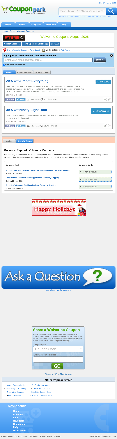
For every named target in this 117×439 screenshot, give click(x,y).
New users (18, 420)
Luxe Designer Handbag (15, 389)
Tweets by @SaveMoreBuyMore (58, 374)
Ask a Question (35, 50)
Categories (36, 25)
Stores (22, 25)
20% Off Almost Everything (27, 81)
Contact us (19, 424)
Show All (55, 44)
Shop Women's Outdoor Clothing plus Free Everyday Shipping (32, 178)
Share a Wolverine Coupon (17, 50)
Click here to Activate (89, 172)
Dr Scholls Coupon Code (41, 395)
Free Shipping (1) (40, 44)
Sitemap (57, 436)
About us (18, 414)
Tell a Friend (34, 99)
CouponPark (6, 436)
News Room (19, 430)
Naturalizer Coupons (15, 392)
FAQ (15, 427)
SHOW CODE (103, 82)
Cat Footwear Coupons (41, 385)
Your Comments (50, 99)
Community (50, 25)
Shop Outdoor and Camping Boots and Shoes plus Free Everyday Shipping (38, 170)
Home (8, 25)
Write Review (66, 50)
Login (16, 417)
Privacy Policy (46, 436)
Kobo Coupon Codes (41, 389)
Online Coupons (20, 436)
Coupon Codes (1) (12, 44)
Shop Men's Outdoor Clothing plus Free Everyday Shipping (31, 185)
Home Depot (112, 16)
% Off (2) (27, 44)
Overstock (103, 16)
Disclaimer (33, 436)
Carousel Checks (80, 16)
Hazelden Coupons (65, 16)
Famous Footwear (15, 395)
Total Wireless (92, 16)
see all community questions (58, 290)
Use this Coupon (101, 111)
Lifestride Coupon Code (41, 392)
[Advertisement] (58, 243)
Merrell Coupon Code (16, 385)
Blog (64, 25)
